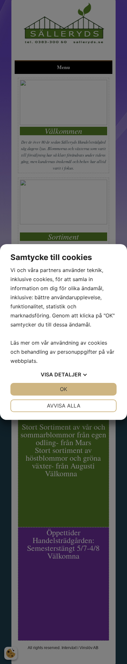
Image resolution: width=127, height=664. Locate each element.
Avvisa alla (63, 405)
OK (63, 389)
